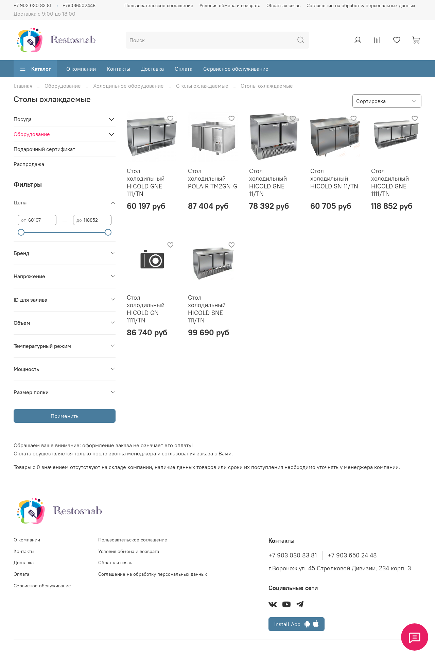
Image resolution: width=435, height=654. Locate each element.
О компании (81, 68)
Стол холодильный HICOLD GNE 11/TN (268, 182)
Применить (65, 416)
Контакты (118, 68)
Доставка (152, 68)
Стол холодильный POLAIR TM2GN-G (212, 178)
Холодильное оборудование (128, 85)
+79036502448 (79, 5)
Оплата (183, 68)
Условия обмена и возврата (229, 5)
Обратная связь (283, 5)
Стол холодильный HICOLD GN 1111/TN (145, 309)
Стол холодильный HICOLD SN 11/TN (334, 178)
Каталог (41, 68)
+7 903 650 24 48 (352, 555)
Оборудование (63, 85)
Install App (289, 624)
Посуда (23, 119)
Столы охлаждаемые (202, 85)
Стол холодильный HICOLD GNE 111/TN (145, 182)
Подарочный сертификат (44, 149)
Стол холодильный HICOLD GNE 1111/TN (390, 182)
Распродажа (29, 164)
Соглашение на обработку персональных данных (361, 5)
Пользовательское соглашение (158, 5)
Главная (23, 85)
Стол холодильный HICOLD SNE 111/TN (207, 309)
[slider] (21, 232)
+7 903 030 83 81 (32, 5)
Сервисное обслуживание (235, 68)
